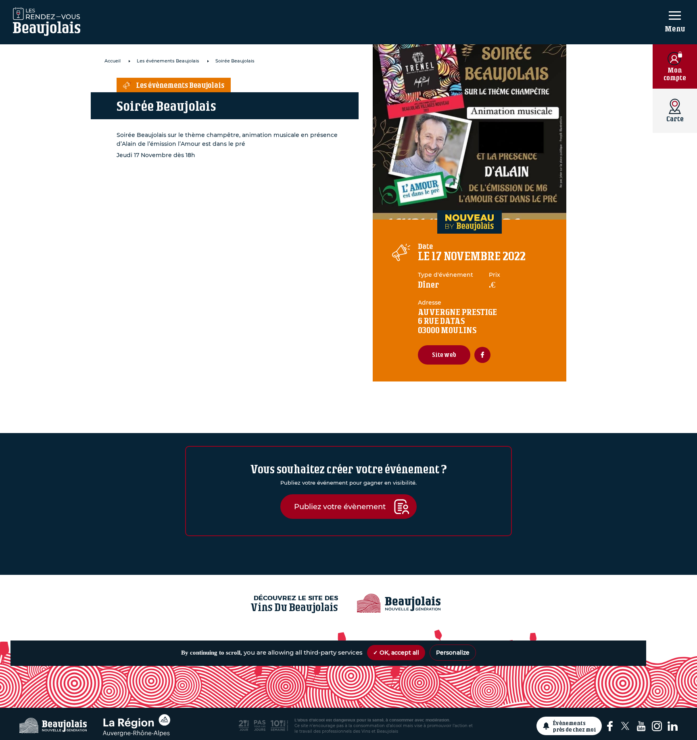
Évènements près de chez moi (574, 726)
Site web (444, 354)
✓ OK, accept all (396, 652)
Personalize (453, 652)
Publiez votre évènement (340, 506)
